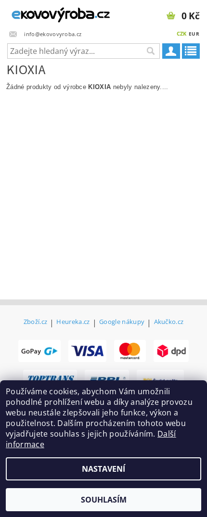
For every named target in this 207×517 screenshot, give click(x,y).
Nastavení (103, 469)
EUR (194, 33)
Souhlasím (104, 499)
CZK (182, 33)
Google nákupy (121, 322)
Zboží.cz (36, 322)
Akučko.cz (169, 322)
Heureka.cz (73, 322)
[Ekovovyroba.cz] (51, 12)
